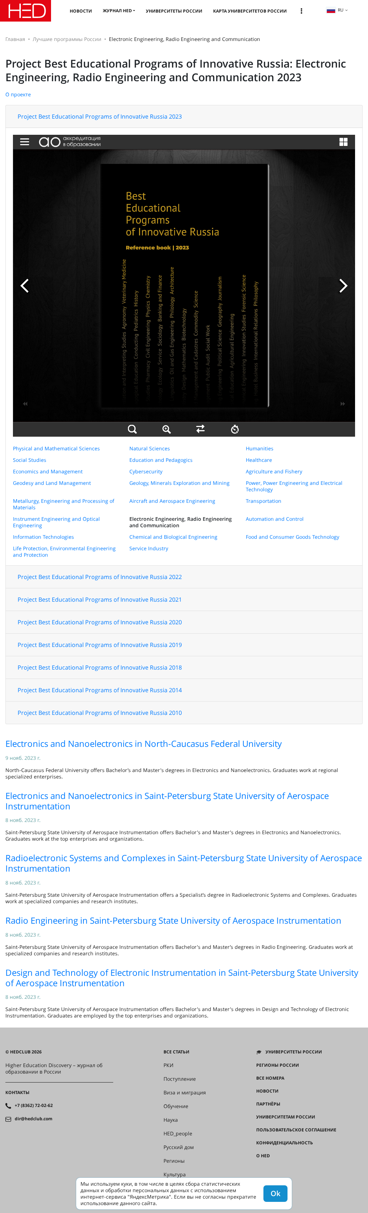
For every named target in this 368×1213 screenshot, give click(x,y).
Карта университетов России (250, 11)
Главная (15, 39)
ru (341, 10)
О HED (263, 1156)
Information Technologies (43, 536)
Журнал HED (117, 11)
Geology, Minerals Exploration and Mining (179, 482)
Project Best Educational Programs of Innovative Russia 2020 (100, 622)
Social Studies (29, 459)
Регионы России (277, 1065)
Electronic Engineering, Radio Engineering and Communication (180, 522)
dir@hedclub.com (33, 1119)
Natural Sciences (149, 448)
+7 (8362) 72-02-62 (34, 1105)
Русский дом (179, 1147)
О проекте (18, 94)
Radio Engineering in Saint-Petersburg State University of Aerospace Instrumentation (173, 920)
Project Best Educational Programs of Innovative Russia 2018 (100, 667)
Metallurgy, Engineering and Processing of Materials (63, 504)
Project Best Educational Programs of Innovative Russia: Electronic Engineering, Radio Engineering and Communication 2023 (175, 70)
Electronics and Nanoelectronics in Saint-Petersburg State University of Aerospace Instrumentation (167, 801)
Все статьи (176, 1052)
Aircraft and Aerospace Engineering (172, 500)
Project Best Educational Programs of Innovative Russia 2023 (100, 116)
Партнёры (268, 1104)
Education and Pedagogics (161, 459)
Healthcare (259, 459)
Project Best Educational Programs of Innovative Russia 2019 (100, 645)
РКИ (169, 1065)
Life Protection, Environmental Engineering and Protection (64, 551)
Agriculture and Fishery (274, 471)
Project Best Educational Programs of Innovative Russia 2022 (100, 577)
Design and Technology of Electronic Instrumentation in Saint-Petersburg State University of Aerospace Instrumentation (181, 977)
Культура (175, 1174)
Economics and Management (48, 471)
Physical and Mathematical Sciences (56, 448)
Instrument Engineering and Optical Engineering (56, 522)
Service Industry (148, 548)
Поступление (180, 1079)
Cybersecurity (145, 471)
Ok (275, 1193)
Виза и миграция (185, 1092)
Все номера (270, 1078)
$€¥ (260, 1169)
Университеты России (174, 11)
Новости (81, 11)
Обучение (176, 1106)
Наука (171, 1120)
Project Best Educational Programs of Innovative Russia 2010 (100, 713)
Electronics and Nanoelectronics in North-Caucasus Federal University (143, 743)
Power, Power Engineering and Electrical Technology (294, 486)
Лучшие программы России (67, 39)
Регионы (174, 1161)
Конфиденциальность (284, 1143)
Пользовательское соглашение (296, 1130)
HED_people (178, 1133)
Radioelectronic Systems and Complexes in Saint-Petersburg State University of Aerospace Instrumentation (183, 863)
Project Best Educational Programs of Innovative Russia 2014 (100, 690)
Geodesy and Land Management (52, 482)
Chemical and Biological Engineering (173, 536)
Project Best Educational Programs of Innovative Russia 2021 (100, 599)
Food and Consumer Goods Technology (292, 536)
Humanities (259, 448)
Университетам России (285, 1117)
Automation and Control (275, 518)
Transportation (263, 500)
